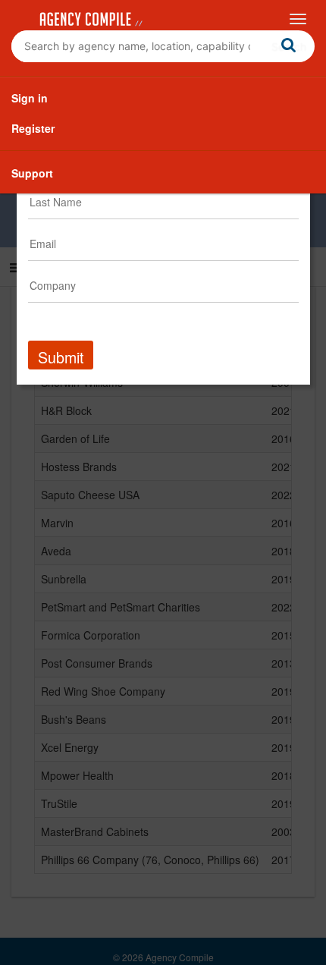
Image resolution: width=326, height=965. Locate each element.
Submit (60, 357)
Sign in (29, 97)
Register (33, 128)
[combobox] (163, 46)
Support (32, 173)
